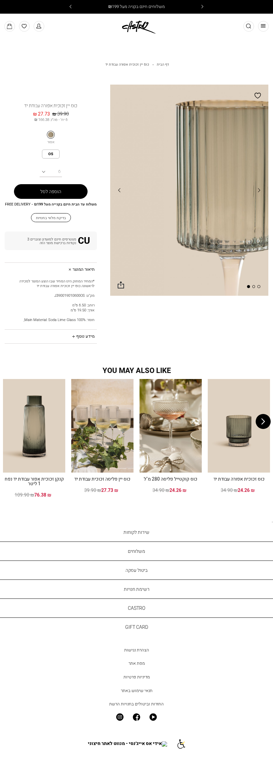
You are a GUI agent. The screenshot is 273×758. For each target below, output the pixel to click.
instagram (119, 717)
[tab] (51, 269)
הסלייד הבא (259, 190)
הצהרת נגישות (136, 650)
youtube (153, 717)
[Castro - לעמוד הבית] (136, 26)
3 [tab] (248, 286)
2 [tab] (253, 286)
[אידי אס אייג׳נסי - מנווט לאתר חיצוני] (127, 743)
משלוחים (136, 551)
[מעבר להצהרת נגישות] (181, 743)
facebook (136, 717)
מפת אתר (137, 663)
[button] (39, 26)
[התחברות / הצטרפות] (51, 240)
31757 (50, 98)
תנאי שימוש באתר (136, 690)
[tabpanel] (189, 190)
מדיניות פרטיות (137, 677)
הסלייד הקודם (119, 190)
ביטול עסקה (136, 570)
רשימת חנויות (136, 589)
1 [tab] (258, 286)
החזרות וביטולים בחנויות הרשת (136, 704)
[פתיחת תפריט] (263, 26)
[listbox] (51, 135)
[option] (50, 134)
